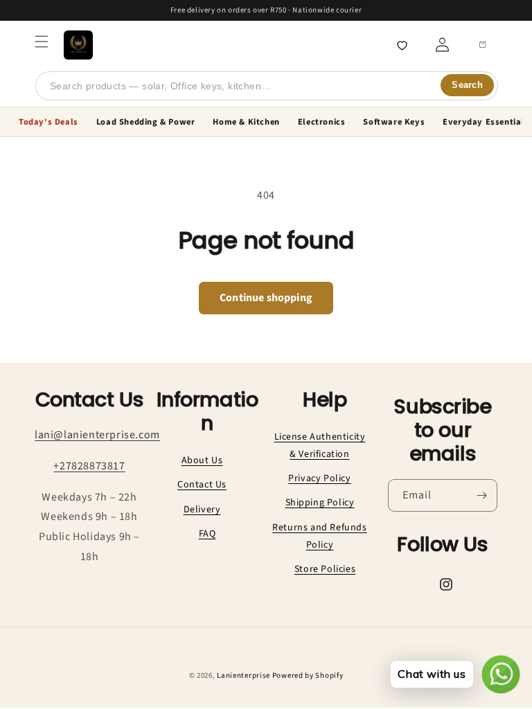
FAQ (207, 534)
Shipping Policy (320, 503)
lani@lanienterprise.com (97, 434)
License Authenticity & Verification (320, 445)
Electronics (322, 122)
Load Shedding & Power (145, 122)
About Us (202, 460)
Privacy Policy (319, 478)
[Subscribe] (481, 495)
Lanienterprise (243, 675)
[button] (41, 41)
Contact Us (202, 485)
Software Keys (394, 122)
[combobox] (266, 85)
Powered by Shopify (308, 675)
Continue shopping (266, 297)
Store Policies (324, 569)
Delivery (202, 510)
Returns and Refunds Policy (319, 536)
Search (467, 85)
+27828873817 (89, 466)
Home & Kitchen (246, 122)
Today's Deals (48, 122)
